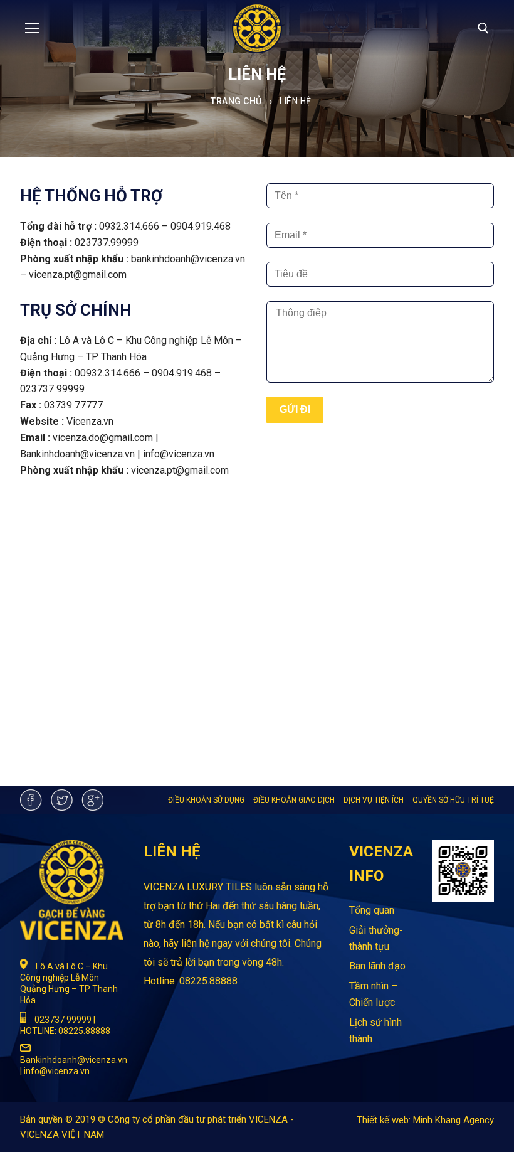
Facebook (31, 800)
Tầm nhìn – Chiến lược (373, 994)
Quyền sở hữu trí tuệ (453, 800)
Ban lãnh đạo (377, 966)
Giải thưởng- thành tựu (376, 938)
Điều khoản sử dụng (206, 800)
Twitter (62, 800)
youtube (92, 800)
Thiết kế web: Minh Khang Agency (425, 1120)
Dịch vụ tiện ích (374, 800)
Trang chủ (236, 101)
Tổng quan (371, 910)
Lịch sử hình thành (375, 1030)
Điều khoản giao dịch (294, 800)
